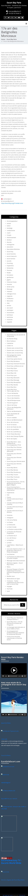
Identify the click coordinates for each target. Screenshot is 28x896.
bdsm (8, 226)
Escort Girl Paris (5, 723)
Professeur (10, 298)
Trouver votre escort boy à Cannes (15, 499)
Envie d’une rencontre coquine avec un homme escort (14, 638)
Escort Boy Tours (12, 479)
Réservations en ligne (13, 578)
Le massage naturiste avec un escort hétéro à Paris (16, 628)
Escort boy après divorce (14, 359)
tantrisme (10, 317)
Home (3, 39)
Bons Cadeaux (11, 341)
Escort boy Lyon (12, 375)
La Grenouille (11, 524)
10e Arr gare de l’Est (13, 391)
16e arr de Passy (12, 405)
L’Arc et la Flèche (12, 520)
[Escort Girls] (5, 774)
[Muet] (22, 676)
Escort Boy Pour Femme (14, 447)
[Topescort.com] (10, 731)
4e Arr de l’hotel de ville (14, 427)
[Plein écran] (25, 676)
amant (9, 223)
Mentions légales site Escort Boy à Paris (12, 880)
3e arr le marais (12, 424)
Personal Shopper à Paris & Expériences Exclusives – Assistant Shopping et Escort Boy (15, 571)
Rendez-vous (11, 576)
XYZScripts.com (22, 895)
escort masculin (12, 256)
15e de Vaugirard (12, 403)
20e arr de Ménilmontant (14, 420)
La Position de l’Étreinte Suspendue (14, 532)
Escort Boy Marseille (13, 378)
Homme (9, 284)
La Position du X (12, 535)
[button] (14, 670)
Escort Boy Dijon (12, 368)
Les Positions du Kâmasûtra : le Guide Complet (16, 557)
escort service (11, 258)
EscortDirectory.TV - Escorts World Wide (11, 861)
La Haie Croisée (11, 527)
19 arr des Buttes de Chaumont (13, 414)
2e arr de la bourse (13, 422)
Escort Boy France (12, 370)
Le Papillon (10, 540)
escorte (9, 261)
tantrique (10, 315)
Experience (10, 265)
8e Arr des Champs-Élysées (15, 436)
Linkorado (4, 739)
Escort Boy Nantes (12, 385)
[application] (14, 670)
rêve (8, 303)
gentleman (10, 277)
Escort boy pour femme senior (14, 458)
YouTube (9, 589)
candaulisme (11, 230)
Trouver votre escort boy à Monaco (15, 511)
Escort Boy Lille (11, 373)
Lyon (8, 591)
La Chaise (10, 522)
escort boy (10, 251)
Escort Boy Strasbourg (14, 472)
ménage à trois (11, 294)
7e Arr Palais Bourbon (13, 434)
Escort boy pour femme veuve (14, 464)
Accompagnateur (12, 221)
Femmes (9, 270)
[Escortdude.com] (7, 844)
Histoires (9, 515)
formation (10, 275)
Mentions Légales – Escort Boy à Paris (15, 563)
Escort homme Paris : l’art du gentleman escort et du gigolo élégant (15, 483)
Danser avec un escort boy (15, 348)
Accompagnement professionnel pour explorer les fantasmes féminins (15, 632)
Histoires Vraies (11, 282)
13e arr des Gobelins (13, 398)
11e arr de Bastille (12, 393)
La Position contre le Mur (14, 529)
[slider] (12, 714)
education (10, 247)
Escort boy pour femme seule (16, 461)
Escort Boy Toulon (12, 474)
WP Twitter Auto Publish (8, 895)
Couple (9, 235)
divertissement (11, 237)
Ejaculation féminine (13, 249)
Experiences (10, 492)
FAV (8, 495)
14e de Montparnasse (13, 400)
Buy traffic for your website (9, 798)
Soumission (10, 312)
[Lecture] (3, 676)
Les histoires (10, 554)
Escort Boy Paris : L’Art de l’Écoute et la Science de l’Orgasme (14, 623)
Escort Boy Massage (13, 380)
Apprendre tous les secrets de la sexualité (16, 335)
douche (9, 242)
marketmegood (5, 782)
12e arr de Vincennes (13, 395)
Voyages (9, 586)
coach (8, 233)
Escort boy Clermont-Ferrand (16, 363)
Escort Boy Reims (12, 467)
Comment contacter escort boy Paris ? (14, 892)
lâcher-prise (10, 287)
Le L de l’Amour (11, 538)
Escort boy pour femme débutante (14, 450)
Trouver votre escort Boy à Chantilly (15, 503)
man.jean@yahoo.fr (14, 11)
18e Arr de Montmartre (14, 411)
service (9, 305)
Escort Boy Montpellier (14, 382)
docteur (9, 240)
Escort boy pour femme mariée (14, 454)
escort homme (11, 254)
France (9, 497)
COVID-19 (10, 345)
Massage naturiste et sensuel (16, 560)
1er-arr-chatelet (12, 417)
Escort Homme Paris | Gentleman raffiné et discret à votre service (16, 488)
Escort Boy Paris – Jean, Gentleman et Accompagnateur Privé (14, 443)
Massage (9, 289)
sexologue (10, 310)
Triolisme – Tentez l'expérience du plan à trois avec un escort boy (15, 582)
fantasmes (10, 268)
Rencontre (10, 301)
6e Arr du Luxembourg (14, 431)
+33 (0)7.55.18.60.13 (14, 13)
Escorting (10, 263)
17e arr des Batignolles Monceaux (14, 408)
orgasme (9, 296)
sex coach (10, 308)
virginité (9, 322)
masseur (9, 291)
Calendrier (10, 343)
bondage (9, 228)
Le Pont (9, 542)
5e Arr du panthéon (13, 429)
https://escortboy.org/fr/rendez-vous (12, 203)
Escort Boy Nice (11, 387)
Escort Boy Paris (14, 2)
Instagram (10, 517)
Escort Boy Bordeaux (13, 361)
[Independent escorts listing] (6, 858)
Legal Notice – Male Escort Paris (15, 545)
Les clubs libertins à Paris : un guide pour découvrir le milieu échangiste (16, 550)
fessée (9, 272)
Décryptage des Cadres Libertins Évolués (14, 355)
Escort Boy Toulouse (13, 477)
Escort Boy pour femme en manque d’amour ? (15, 618)
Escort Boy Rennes (12, 470)
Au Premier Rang (12, 338)
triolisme (9, 319)
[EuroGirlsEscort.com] (7, 766)
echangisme (10, 244)
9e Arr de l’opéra (12, 438)
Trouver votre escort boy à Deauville (15, 507)
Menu (8, 567)
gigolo (9, 280)
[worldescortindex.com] (8, 790)
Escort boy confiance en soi (15, 366)
